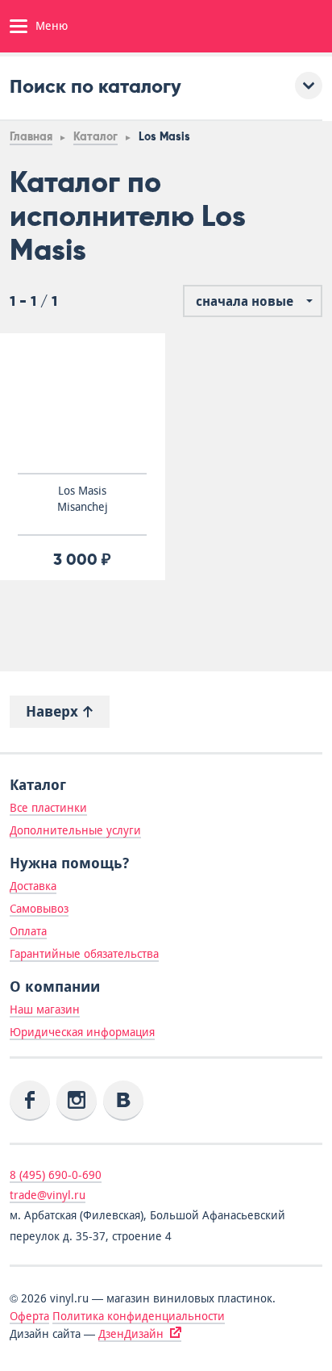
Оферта (29, 1316)
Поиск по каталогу (95, 86)
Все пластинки (48, 807)
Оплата (28, 931)
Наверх (54, 711)
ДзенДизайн (131, 1333)
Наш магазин (45, 1009)
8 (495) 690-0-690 (56, 1174)
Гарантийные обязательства (84, 953)
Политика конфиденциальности (138, 1316)
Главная (31, 137)
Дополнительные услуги (75, 830)
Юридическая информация (82, 1032)
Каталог (95, 137)
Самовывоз (39, 908)
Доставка (33, 886)
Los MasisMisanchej (82, 498)
